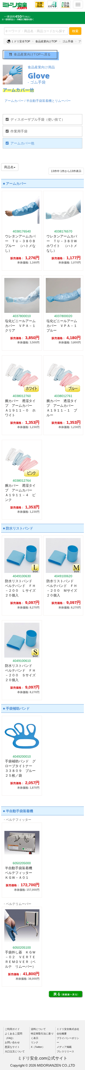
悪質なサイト (12, 1047)
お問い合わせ (12, 1042)
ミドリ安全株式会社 (68, 1029)
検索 (75, 31)
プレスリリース (65, 1051)
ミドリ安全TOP (20, 41)
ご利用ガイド (12, 1029)
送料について (38, 1029)
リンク (34, 1042)
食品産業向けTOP (46, 41)
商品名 (9, 167)
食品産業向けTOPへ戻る (32, 54)
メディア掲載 (64, 1047)
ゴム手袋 (67, 41)
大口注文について (15, 1051)
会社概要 (62, 1033)
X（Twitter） (38, 1047)
